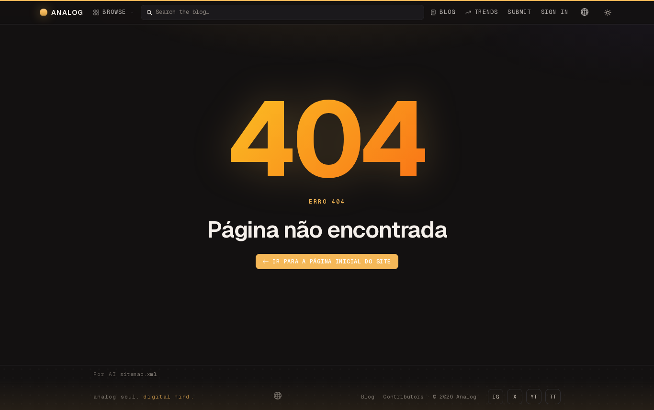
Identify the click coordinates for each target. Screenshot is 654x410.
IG (495, 396)
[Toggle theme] (607, 12)
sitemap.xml (138, 374)
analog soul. (143, 396)
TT (553, 396)
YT (533, 396)
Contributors (403, 396)
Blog (367, 396)
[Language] (584, 12)
